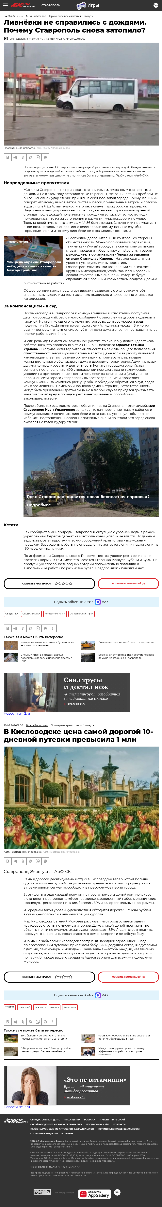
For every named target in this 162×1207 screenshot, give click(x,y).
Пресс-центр (72, 1119)
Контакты (119, 1124)
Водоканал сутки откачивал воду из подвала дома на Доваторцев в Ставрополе (126, 656)
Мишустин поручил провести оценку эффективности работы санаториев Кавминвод (121, 1051)
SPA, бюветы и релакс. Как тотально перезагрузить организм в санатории (44, 1037)
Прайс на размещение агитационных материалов (62, 1129)
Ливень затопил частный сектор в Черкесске (126, 642)
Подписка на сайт (97, 1124)
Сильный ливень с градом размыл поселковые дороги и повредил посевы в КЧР (46, 658)
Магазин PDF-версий (112, 1119)
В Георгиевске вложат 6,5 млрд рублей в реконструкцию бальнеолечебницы (46, 1050)
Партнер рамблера (64, 1192)
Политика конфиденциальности (118, 1129)
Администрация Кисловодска (61, 851)
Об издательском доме (45, 1119)
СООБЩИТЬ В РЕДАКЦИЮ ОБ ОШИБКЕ (51, 1133)
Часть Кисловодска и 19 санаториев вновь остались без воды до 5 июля (124, 1037)
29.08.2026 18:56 (13, 725)
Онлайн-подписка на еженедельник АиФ (56, 1124)
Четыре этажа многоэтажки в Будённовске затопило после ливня (47, 644)
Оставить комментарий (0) (128, 583)
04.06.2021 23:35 (13, 16)
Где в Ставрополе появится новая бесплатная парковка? (88, 496)
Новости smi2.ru (17, 713)
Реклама (89, 1119)
